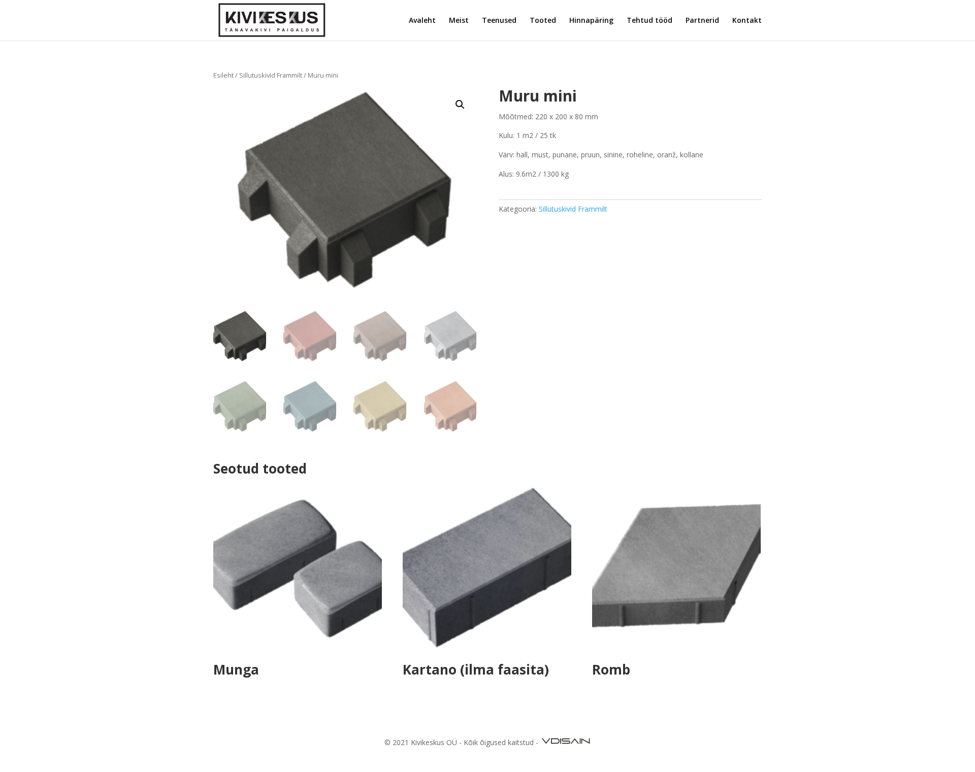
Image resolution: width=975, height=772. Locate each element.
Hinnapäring (591, 21)
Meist (459, 21)
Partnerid (702, 21)
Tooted (543, 21)
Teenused (499, 21)
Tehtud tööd (649, 21)
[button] (460, 104)
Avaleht (422, 21)
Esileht (223, 75)
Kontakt (747, 21)
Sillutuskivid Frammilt (270, 75)
